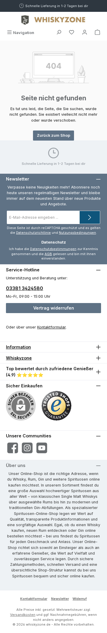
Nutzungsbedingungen (77, 233)
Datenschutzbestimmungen (53, 249)
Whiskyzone (19, 357)
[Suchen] (58, 33)
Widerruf (80, 599)
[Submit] (89, 217)
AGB (48, 254)
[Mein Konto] (84, 33)
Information (18, 346)
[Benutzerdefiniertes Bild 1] (56, 406)
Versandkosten (22, 615)
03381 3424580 (24, 288)
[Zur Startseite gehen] (53, 20)
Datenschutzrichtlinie (33, 233)
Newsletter (60, 599)
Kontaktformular (51, 327)
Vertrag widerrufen (53, 307)
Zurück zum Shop (53, 135)
